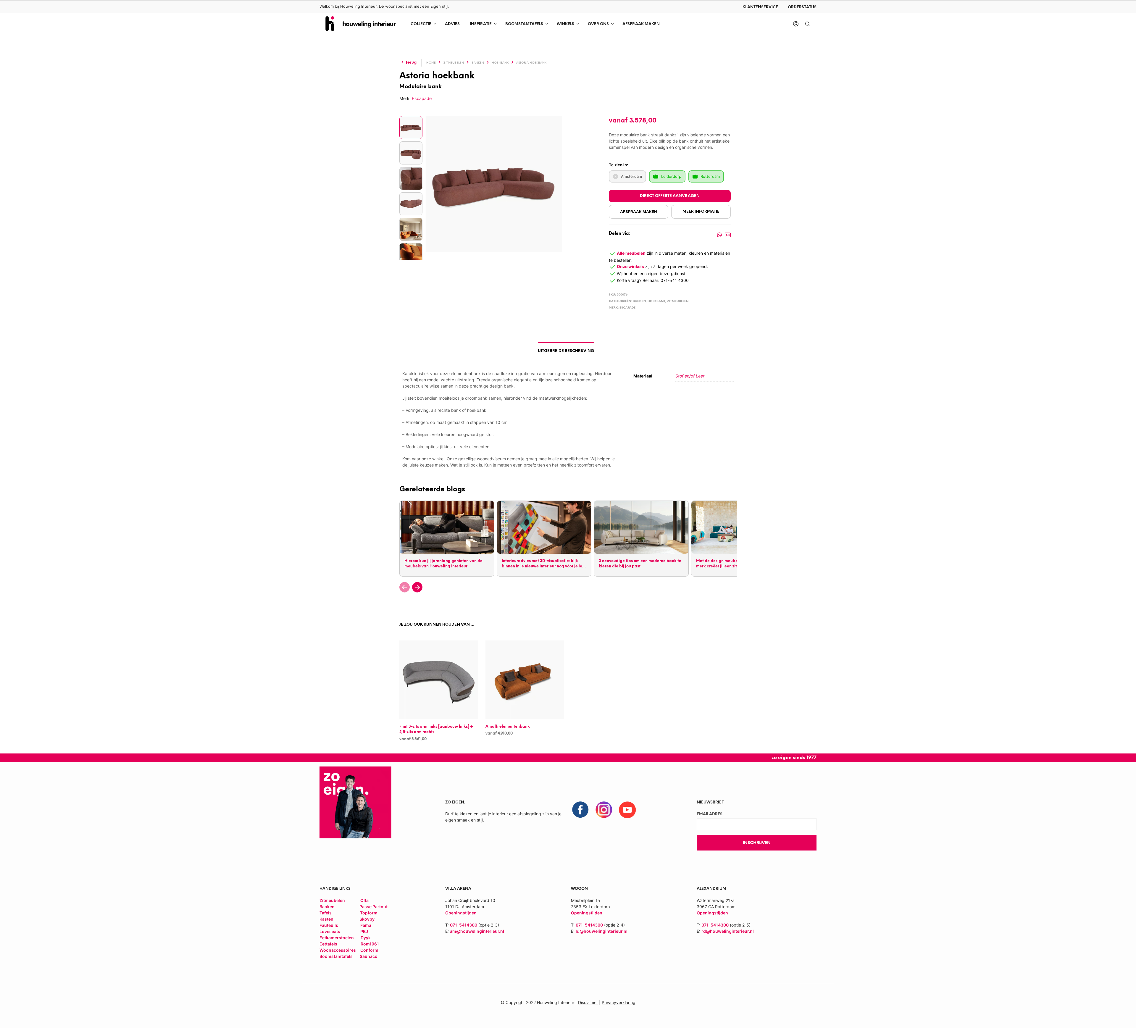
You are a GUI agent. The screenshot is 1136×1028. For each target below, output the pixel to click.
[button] (404, 587)
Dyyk (366, 937)
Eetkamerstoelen (337, 937)
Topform (368, 912)
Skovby (367, 919)
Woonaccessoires (338, 950)
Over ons (598, 24)
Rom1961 (369, 943)
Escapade (422, 98)
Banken (478, 62)
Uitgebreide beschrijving (566, 351)
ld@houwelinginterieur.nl (601, 931)
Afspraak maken (641, 24)
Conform (369, 950)
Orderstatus (802, 7)
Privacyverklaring (618, 1002)
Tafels (326, 912)
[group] (446, 539)
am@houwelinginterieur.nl (477, 931)
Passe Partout (373, 906)
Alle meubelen (631, 253)
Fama (365, 925)
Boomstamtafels (524, 24)
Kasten (326, 919)
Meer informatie (700, 212)
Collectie (421, 24)
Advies (452, 24)
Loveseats (330, 931)
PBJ (364, 931)
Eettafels (328, 943)
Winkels (565, 24)
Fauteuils (329, 925)
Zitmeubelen (453, 62)
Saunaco (368, 956)
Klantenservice (760, 7)
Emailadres (709, 814)
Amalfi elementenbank (507, 727)
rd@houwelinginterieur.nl (727, 931)
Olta (364, 900)
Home (431, 62)
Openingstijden (586, 912)
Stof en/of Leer (689, 375)
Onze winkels (630, 266)
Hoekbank (500, 62)
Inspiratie (481, 24)
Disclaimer (588, 1002)
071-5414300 (463, 924)
